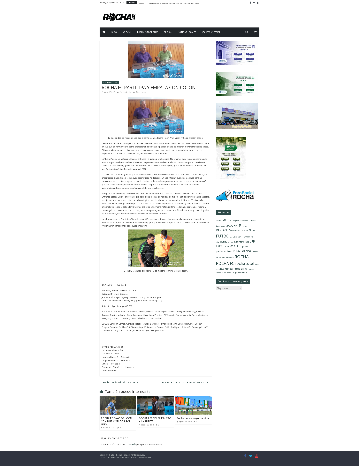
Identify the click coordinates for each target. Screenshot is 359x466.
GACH (246, 237)
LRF (252, 241)
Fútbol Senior (237, 237)
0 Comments (140, 92)
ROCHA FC (225, 263)
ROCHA (242, 256)
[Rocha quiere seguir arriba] (193, 398)
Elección (244, 230)
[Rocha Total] (104, 32)
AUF (226, 220)
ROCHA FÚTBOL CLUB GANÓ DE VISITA (187, 382)
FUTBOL (224, 236)
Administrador (126, 92)
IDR (235, 241)
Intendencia (243, 241)
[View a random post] (255, 32)
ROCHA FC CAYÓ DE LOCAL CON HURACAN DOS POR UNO (117, 421)
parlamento (223, 251)
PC (231, 251)
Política (245, 251)
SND (223, 273)
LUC (225, 246)
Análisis (219, 220)
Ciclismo (252, 220)
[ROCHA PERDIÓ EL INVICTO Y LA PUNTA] (155, 398)
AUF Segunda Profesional (239, 221)
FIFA (253, 231)
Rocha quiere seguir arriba (193, 418)
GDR (251, 237)
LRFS (219, 246)
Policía (236, 251)
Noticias (127, 32)
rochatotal (244, 263)
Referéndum (228, 257)
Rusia (257, 264)
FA (249, 230)
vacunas (244, 272)
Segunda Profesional (234, 269)
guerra (230, 242)
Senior (218, 273)
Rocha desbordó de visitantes (119, 382)
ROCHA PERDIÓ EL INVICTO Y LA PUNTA (155, 420)
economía (235, 230)
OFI (238, 246)
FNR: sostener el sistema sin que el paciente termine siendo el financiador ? (173, 2)
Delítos (244, 226)
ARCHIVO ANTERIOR (211, 32)
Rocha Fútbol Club (147, 32)
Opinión (168, 32)
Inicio (114, 32)
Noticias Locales (187, 32)
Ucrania (228, 273)
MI (228, 246)
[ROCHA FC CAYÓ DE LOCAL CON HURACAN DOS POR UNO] (118, 398)
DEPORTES (223, 230)
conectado (131, 444)
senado (251, 269)
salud (218, 269)
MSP (232, 246)
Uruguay (236, 272)
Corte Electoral (222, 226)
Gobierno (221, 241)
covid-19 (234, 225)
